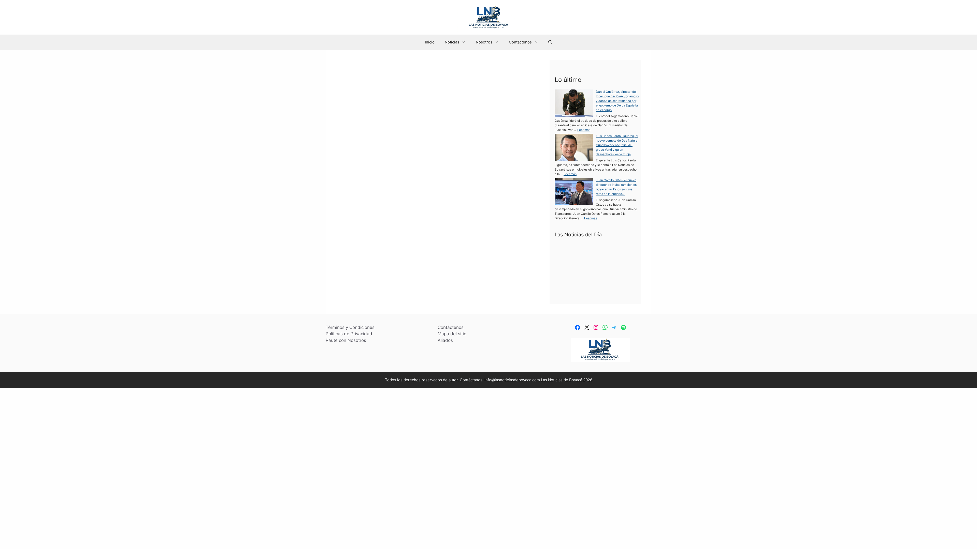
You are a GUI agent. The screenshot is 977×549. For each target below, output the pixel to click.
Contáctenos (520, 42)
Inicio (430, 42)
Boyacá (348, 263)
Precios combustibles (424, 263)
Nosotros (484, 42)
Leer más (375, 252)
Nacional (380, 263)
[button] (550, 42)
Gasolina (363, 263)
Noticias (452, 42)
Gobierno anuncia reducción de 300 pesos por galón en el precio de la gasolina (433, 83)
